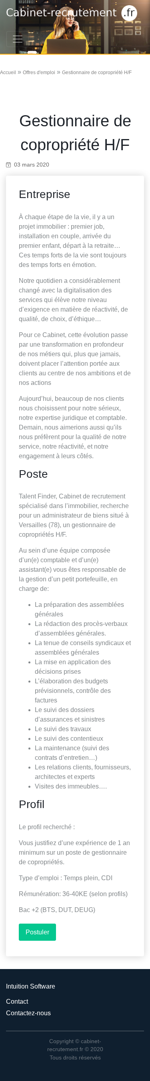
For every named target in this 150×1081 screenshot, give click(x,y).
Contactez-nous (28, 1013)
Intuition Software (30, 986)
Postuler (37, 932)
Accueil (8, 72)
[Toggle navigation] (17, 39)
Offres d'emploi (39, 72)
